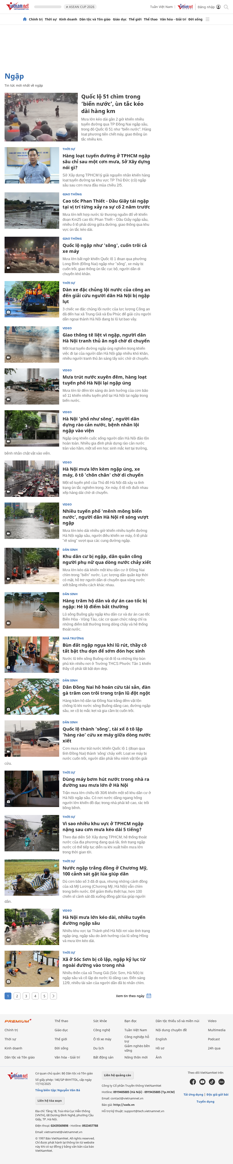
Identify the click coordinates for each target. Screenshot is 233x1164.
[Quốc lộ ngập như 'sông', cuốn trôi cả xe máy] (32, 255)
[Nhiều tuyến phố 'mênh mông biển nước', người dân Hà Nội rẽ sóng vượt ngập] (32, 521)
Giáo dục (120, 19)
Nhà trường (73, 638)
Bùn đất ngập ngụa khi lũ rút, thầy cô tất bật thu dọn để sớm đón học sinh (105, 648)
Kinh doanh (68, 19)
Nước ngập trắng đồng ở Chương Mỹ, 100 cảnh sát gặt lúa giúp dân (105, 871)
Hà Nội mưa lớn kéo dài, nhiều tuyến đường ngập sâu (104, 920)
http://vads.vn (124, 1105)
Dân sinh (70, 549)
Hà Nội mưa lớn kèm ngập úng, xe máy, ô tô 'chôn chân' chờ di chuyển (103, 472)
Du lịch (98, 1048)
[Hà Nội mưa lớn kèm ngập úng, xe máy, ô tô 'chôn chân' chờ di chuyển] (32, 478)
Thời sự (51, 19)
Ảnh (159, 1057)
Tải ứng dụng (193, 1094)
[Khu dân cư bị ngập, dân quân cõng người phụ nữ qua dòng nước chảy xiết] (32, 566)
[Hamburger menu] (207, 19)
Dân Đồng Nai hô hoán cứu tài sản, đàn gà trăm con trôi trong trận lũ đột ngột (106, 690)
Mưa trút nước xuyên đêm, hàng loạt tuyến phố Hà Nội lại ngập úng (105, 380)
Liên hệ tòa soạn (50, 1101)
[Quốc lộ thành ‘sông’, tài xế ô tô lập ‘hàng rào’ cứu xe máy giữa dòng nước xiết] (32, 738)
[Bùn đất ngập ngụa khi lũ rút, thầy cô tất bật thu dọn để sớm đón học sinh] (32, 654)
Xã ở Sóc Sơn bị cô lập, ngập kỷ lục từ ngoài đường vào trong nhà (104, 962)
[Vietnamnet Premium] (18, 1023)
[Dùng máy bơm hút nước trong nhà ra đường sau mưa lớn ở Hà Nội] (32, 789)
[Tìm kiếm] (225, 6)
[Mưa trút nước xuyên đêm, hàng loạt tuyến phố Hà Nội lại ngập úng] (32, 386)
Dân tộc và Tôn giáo (95, 19)
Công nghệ (101, 1030)
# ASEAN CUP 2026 (80, 7)
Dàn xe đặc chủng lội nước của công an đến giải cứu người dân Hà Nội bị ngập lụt (106, 295)
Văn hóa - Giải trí (173, 19)
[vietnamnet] (18, 11)
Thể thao (151, 19)
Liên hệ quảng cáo (117, 1075)
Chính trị (36, 19)
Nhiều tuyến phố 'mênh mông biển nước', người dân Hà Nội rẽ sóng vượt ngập (106, 517)
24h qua (214, 1048)
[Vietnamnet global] (185, 8)
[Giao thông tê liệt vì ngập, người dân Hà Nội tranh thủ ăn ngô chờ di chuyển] (32, 344)
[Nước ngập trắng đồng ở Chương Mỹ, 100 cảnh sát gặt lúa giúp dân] (32, 877)
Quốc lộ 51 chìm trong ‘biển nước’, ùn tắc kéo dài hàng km (112, 104)
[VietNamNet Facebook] (193, 1084)
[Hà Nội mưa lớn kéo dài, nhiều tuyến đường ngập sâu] (32, 927)
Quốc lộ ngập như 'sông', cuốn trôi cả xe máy (105, 248)
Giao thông (72, 194)
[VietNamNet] (25, 19)
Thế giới (135, 19)
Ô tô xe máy (102, 1039)
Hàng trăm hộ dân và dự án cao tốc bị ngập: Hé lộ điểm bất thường (105, 604)
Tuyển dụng (205, 1101)
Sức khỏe (100, 1021)
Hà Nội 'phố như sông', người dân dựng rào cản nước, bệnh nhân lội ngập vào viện (101, 425)
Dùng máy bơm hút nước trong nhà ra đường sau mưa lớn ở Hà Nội (106, 782)
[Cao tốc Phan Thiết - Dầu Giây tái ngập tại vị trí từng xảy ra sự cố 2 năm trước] (32, 210)
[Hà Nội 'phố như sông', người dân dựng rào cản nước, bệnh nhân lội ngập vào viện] (32, 428)
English (161, 1039)
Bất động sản (103, 1057)
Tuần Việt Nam (161, 7)
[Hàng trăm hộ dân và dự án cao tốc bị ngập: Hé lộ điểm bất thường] (32, 610)
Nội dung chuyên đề (171, 1030)
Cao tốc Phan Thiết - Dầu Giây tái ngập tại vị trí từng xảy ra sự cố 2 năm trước (106, 204)
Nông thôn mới (136, 1057)
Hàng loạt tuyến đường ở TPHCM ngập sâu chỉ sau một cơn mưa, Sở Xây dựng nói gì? (106, 162)
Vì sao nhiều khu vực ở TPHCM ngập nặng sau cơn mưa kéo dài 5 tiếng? (103, 826)
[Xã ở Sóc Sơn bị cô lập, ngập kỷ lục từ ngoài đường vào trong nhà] (32, 969)
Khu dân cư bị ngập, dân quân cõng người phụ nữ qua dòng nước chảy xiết (107, 559)
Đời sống (195, 19)
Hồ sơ (160, 1048)
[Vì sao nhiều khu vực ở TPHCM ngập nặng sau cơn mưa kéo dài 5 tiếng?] (32, 833)
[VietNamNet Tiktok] (212, 1084)
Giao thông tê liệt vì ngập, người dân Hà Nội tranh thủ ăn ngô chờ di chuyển (106, 338)
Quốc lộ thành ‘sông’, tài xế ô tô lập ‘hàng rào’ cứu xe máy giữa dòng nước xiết (107, 735)
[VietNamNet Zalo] (221, 1084)
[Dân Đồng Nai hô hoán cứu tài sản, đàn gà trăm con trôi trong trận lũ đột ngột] (32, 697)
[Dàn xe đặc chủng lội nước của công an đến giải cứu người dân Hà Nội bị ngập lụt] (32, 299)
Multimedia (216, 1030)
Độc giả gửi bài (217, 1094)
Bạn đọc (130, 1021)
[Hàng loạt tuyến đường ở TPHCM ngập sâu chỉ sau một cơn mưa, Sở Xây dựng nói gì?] (32, 165)
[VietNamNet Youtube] (202, 1084)
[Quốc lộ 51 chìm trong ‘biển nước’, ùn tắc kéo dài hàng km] (41, 117)
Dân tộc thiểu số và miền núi (177, 1021)
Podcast (214, 1039)
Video (67, 328)
